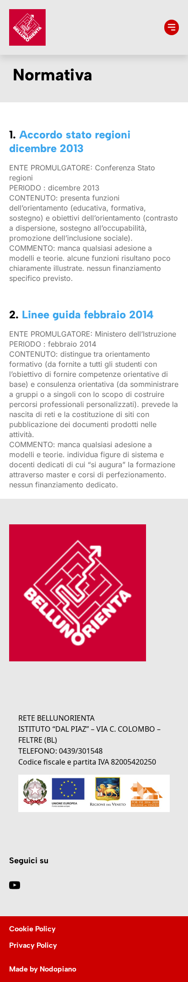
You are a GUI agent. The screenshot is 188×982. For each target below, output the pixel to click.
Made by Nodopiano (42, 969)
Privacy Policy (33, 945)
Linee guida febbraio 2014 (88, 314)
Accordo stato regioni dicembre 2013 (70, 141)
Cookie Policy (32, 928)
